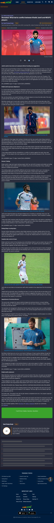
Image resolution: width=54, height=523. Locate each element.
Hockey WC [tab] (30, 2)
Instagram (31, 403)
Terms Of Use (19, 501)
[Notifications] (52, 2)
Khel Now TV (35, 499)
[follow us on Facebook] (22, 510)
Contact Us (18, 499)
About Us (18, 496)
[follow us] (29, 60)
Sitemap (34, 496)
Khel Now (21, 403)
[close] (51, 513)
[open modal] (50, 479)
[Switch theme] (46, 2)
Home (17, 494)
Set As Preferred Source (47, 23)
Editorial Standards (27, 501)
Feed (33, 494)
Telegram (5, 405)
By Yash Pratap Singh (8, 23)
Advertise (25, 496)
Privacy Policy (26, 499)
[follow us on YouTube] (29, 510)
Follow (17, 23)
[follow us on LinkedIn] (32, 510)
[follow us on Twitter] (27, 510)
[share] (33, 60)
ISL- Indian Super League (7, 15)
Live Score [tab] (38, 2)
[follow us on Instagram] (24, 510)
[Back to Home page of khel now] (6, 2)
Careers (25, 494)
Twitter (27, 403)
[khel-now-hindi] (49, 2)
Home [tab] (17, 2)
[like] (20, 60)
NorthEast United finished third (22, 72)
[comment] (24, 60)
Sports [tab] (23, 2)
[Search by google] (43, 2)
